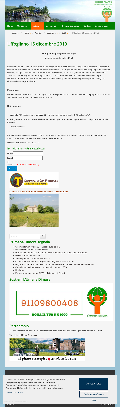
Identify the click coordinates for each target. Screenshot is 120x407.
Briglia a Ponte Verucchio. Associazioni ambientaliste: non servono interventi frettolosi (54, 264)
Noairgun (19, 270)
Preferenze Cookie (94, 394)
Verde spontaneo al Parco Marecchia (32, 258)
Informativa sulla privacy (28, 164)
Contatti (87, 26)
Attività (36, 26)
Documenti (51, 26)
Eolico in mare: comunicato (27, 255)
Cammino (15, 191)
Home (10, 26)
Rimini (40, 191)
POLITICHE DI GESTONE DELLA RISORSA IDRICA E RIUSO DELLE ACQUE (51, 252)
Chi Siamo (22, 26)
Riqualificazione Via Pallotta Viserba (31, 250)
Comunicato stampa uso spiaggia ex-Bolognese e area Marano (44, 261)
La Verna (49, 191)
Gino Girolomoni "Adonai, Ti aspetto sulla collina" (37, 247)
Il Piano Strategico (70, 26)
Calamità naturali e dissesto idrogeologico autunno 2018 (41, 267)
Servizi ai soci (101, 26)
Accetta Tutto (93, 383)
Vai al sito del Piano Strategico (23, 335)
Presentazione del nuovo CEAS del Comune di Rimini (40, 273)
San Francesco (28, 191)
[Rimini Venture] (61, 349)
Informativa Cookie (14, 392)
